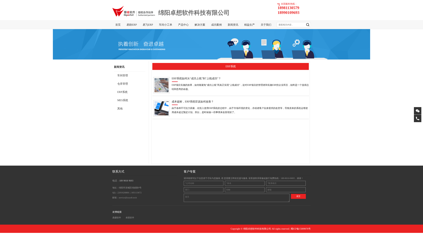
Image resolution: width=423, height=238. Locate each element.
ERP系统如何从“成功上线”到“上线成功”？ (196, 78)
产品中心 (183, 24)
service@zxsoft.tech (128, 197)
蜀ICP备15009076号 (301, 229)
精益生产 (249, 24)
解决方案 (200, 24)
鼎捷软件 (116, 217)
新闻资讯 (233, 24)
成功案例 (216, 24)
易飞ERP (148, 24)
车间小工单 (165, 24)
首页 (118, 24)
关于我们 (266, 24)
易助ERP (132, 24)
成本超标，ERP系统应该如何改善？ (193, 101)
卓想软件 (130, 217)
